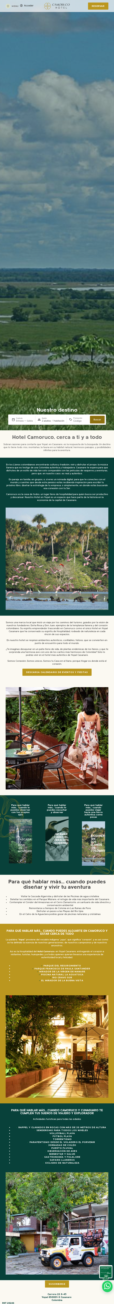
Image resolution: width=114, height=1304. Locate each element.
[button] (11, 841)
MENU (15, 6)
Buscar (97, 419)
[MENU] (8, 6)
